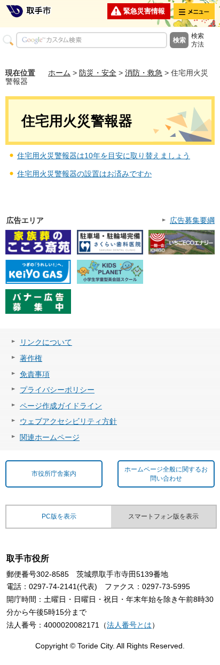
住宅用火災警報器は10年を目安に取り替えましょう (103, 155)
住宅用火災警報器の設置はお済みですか (84, 173)
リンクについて (46, 342)
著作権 (31, 358)
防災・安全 (97, 72)
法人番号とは (129, 625)
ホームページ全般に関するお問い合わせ (166, 474)
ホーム (59, 72)
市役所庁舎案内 (54, 473)
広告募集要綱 (192, 220)
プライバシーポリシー (57, 389)
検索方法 (197, 40)
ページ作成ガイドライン (61, 405)
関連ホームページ (50, 437)
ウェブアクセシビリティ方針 (68, 421)
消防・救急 (143, 72)
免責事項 (35, 374)
